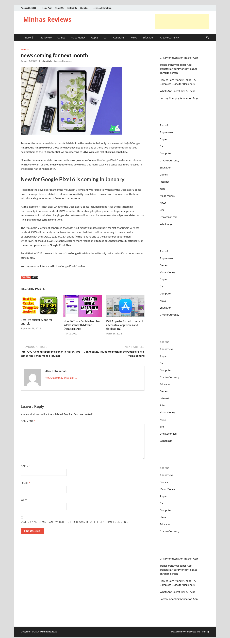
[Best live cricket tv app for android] (40, 306)
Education (148, 37)
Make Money (78, 37)
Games (61, 37)
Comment (28, 421)
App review (45, 37)
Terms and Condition (101, 8)
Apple (94, 37)
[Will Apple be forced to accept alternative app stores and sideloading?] (125, 306)
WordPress (190, 631)
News (133, 37)
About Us (59, 8)
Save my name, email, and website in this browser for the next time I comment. (74, 522)
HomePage (47, 8)
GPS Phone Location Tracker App (179, 57)
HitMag (205, 631)
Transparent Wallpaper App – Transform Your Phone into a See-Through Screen (179, 68)
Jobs (162, 188)
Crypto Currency (169, 37)
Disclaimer (84, 8)
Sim (162, 209)
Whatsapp (166, 223)
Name (25, 465)
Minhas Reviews (47, 19)
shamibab (47, 61)
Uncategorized (168, 216)
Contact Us (72, 8)
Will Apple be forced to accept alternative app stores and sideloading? (124, 325)
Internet (164, 181)
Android (28, 37)
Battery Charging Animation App (179, 97)
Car (105, 37)
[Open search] (207, 37)
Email (25, 483)
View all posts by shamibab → (61, 377)
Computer (119, 37)
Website (26, 500)
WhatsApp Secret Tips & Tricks (177, 90)
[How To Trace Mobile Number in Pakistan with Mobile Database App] (82, 306)
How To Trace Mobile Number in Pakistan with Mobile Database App (82, 325)
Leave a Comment (63, 61)
